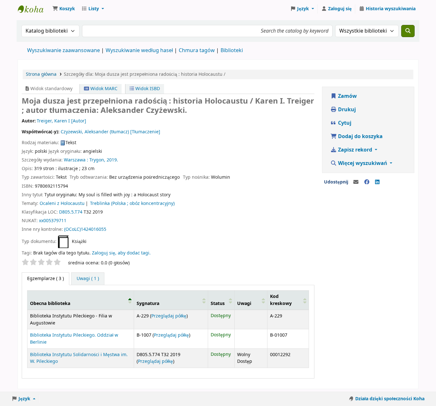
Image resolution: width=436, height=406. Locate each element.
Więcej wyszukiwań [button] (362, 163)
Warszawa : (76, 160)
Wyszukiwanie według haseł (139, 50)
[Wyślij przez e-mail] (355, 182)
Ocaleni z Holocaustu (62, 203)
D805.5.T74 (70, 212)
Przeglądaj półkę (168, 316)
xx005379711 (52, 220)
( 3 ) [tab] (45, 278)
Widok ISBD (147, 88)
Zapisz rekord (355, 150)
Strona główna (41, 74)
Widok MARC (103, 88)
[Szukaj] (408, 31)
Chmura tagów (197, 50)
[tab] (87, 278)
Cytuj (344, 123)
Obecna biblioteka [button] (50, 303)
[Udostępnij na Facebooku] (366, 182)
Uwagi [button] (244, 303)
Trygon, (97, 160)
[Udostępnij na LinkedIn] (377, 182)
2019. (112, 160)
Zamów (347, 96)
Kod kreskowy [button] (281, 300)
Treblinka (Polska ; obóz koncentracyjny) (132, 203)
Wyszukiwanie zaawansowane (63, 50)
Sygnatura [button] (148, 303)
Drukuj (346, 109)
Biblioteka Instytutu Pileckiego (34, 9)
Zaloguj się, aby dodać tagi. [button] (121, 253)
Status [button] (218, 303)
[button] (64, 9)
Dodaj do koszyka (360, 136)
